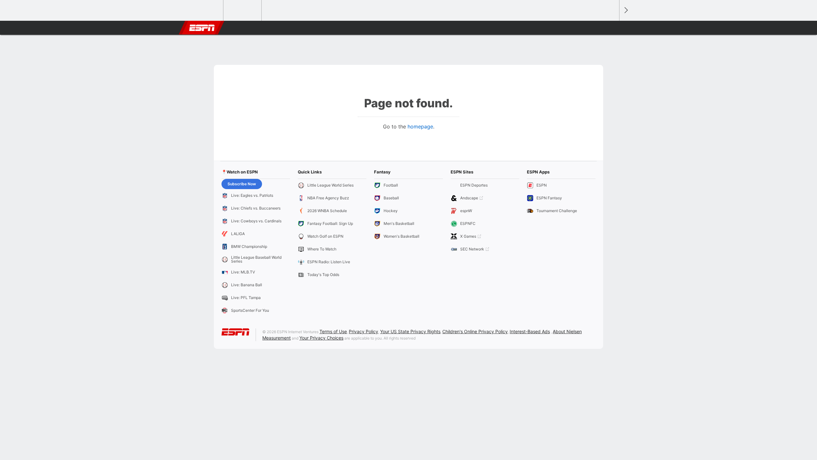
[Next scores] (625, 10)
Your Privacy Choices (321, 338)
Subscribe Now (242, 183)
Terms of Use (333, 331)
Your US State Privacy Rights (410, 331)
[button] (611, 28)
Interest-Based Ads (530, 331)
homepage (420, 126)
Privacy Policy (363, 331)
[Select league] (204, 10)
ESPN (202, 28)
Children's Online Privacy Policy (475, 331)
